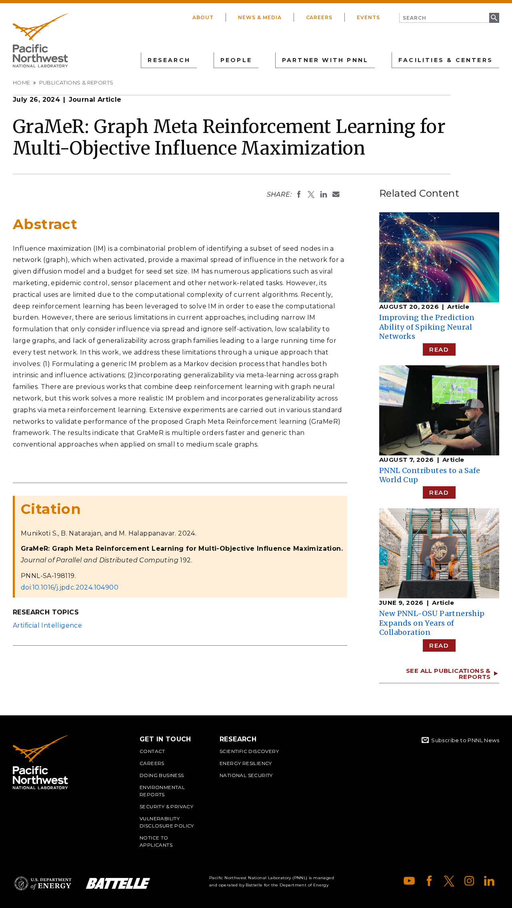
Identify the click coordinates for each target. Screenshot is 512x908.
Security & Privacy (166, 806)
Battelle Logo (118, 883)
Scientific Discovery (249, 751)
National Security (246, 775)
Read (439, 349)
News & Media (260, 17)
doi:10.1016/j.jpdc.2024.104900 (69, 587)
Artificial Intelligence (47, 625)
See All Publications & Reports (448, 674)
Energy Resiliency (246, 763)
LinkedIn (489, 881)
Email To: (336, 194)
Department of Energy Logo (43, 883)
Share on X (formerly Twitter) (311, 194)
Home (21, 82)
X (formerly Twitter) (449, 881)
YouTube (409, 881)
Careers (319, 17)
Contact (152, 751)
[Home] (40, 40)
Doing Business (162, 775)
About (203, 17)
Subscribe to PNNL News (465, 740)
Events (368, 17)
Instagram (469, 881)
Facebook (429, 881)
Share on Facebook (299, 194)
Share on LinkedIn (323, 194)
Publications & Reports (76, 82)
